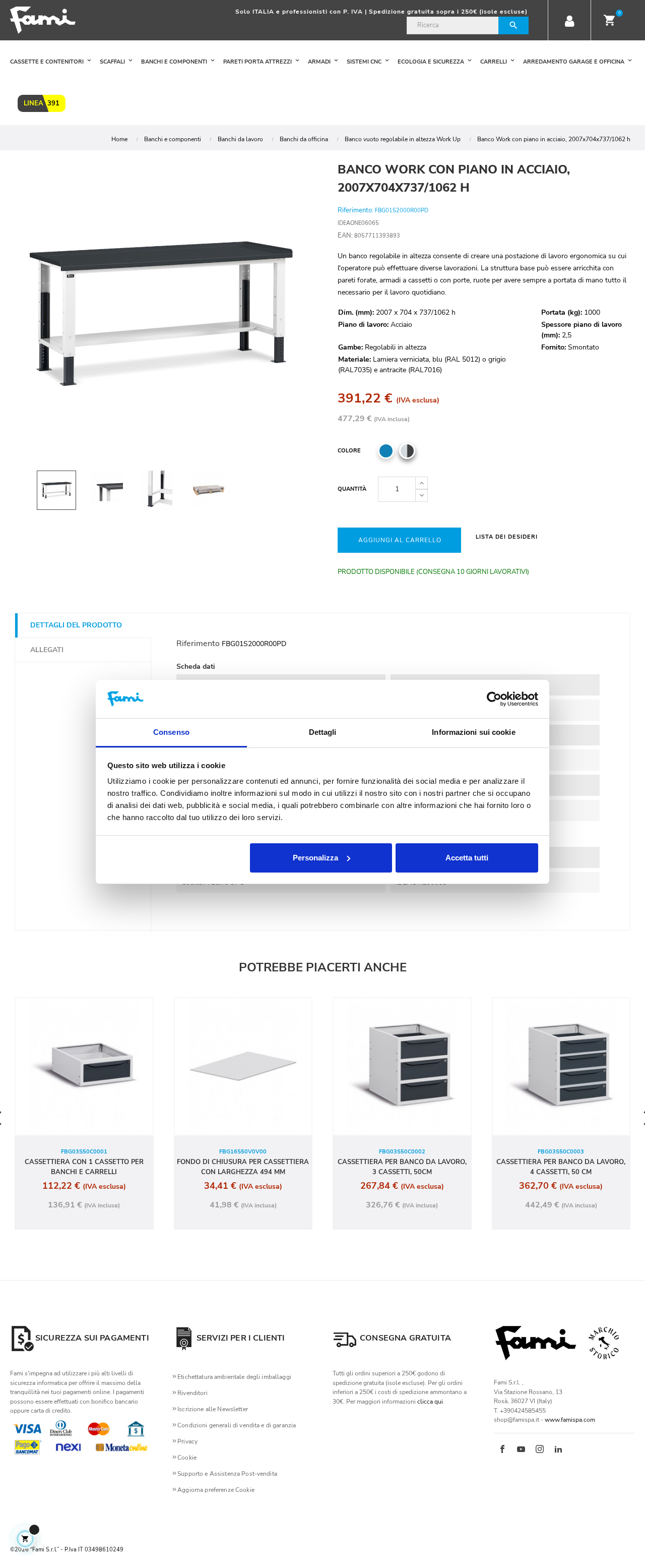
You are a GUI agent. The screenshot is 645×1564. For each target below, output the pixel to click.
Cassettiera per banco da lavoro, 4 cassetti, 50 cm (560, 1167)
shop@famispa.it (516, 1420)
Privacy (187, 1441)
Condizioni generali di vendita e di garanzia (236, 1425)
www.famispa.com (570, 1420)
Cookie (187, 1458)
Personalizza (315, 857)
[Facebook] (502, 1450)
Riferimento (198, 644)
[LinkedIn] (558, 1450)
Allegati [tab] (46, 650)
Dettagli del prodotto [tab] (76, 625)
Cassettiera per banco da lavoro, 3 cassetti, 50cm (402, 1167)
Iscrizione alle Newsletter (212, 1409)
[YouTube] (521, 1450)
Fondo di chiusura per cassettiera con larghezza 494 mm (243, 1167)
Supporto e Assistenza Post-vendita (227, 1474)
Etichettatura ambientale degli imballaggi (234, 1377)
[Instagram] (539, 1450)
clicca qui (430, 1402)
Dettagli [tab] (323, 732)
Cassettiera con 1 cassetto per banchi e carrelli (84, 1167)
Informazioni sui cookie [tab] (473, 732)
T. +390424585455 (520, 1411)
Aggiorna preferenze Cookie (215, 1490)
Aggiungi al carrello (399, 540)
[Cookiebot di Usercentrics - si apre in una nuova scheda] (494, 699)
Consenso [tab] (171, 732)
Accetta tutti (466, 857)
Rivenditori (192, 1393)
